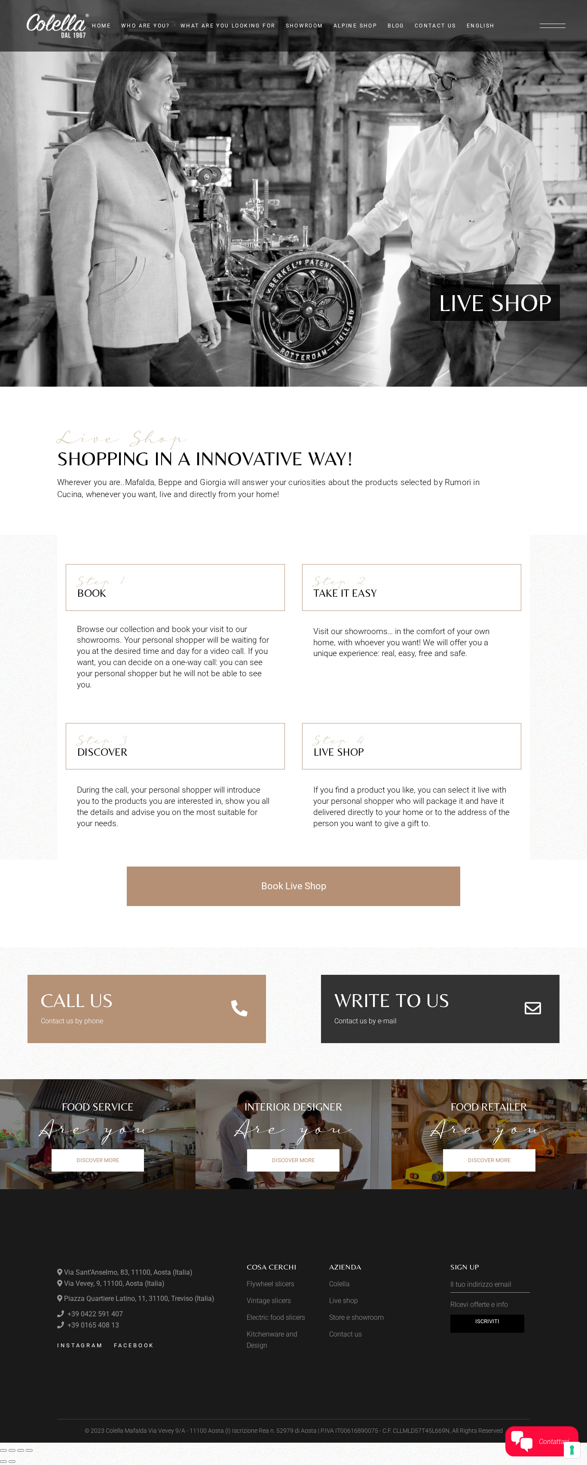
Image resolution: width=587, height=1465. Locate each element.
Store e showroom (356, 1317)
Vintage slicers (269, 1301)
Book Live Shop (293, 885)
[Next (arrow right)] (12, 1461)
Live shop (343, 1301)
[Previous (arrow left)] (3, 1461)
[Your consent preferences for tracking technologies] (572, 1450)
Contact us (345, 1334)
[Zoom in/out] (3, 1450)
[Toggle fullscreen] (12, 1450)
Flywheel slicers (270, 1284)
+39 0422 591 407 (94, 1314)
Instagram (80, 1345)
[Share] (20, 1450)
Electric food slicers (276, 1317)
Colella (339, 1284)
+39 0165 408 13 (92, 1325)
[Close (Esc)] (29, 1450)
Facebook (134, 1345)
